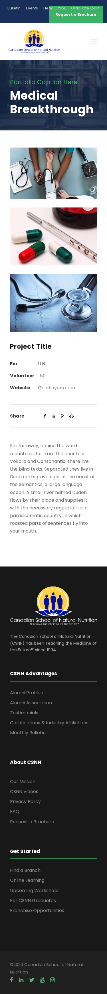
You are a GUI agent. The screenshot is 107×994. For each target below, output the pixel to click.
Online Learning (27, 880)
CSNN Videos (24, 791)
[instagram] (52, 980)
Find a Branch (25, 870)
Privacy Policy (25, 801)
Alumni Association (31, 702)
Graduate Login (85, 8)
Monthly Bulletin (28, 732)
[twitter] (31, 980)
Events (32, 8)
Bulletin (14, 8)
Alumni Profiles (26, 692)
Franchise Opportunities (37, 910)
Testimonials (24, 712)
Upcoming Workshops (35, 890)
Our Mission (22, 781)
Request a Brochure (32, 821)
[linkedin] (21, 980)
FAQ (14, 811)
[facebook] (11, 980)
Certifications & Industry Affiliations (49, 722)
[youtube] (42, 980)
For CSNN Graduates (33, 900)
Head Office (54, 8)
